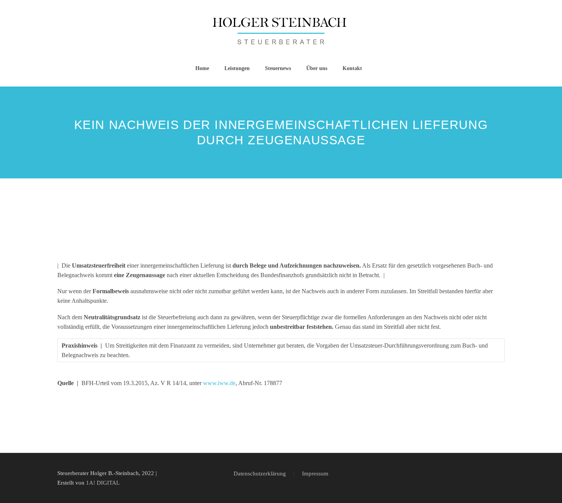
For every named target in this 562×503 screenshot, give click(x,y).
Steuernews (278, 68)
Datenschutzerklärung (260, 474)
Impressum (315, 474)
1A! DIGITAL (103, 483)
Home (202, 68)
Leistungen (237, 68)
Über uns (316, 68)
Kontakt (352, 68)
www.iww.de (219, 383)
